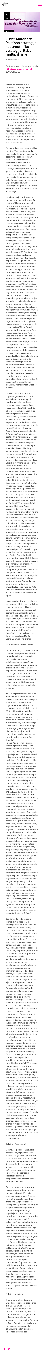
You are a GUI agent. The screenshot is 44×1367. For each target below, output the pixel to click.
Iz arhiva (9, 31)
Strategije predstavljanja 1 (19, 69)
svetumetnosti (13, 59)
